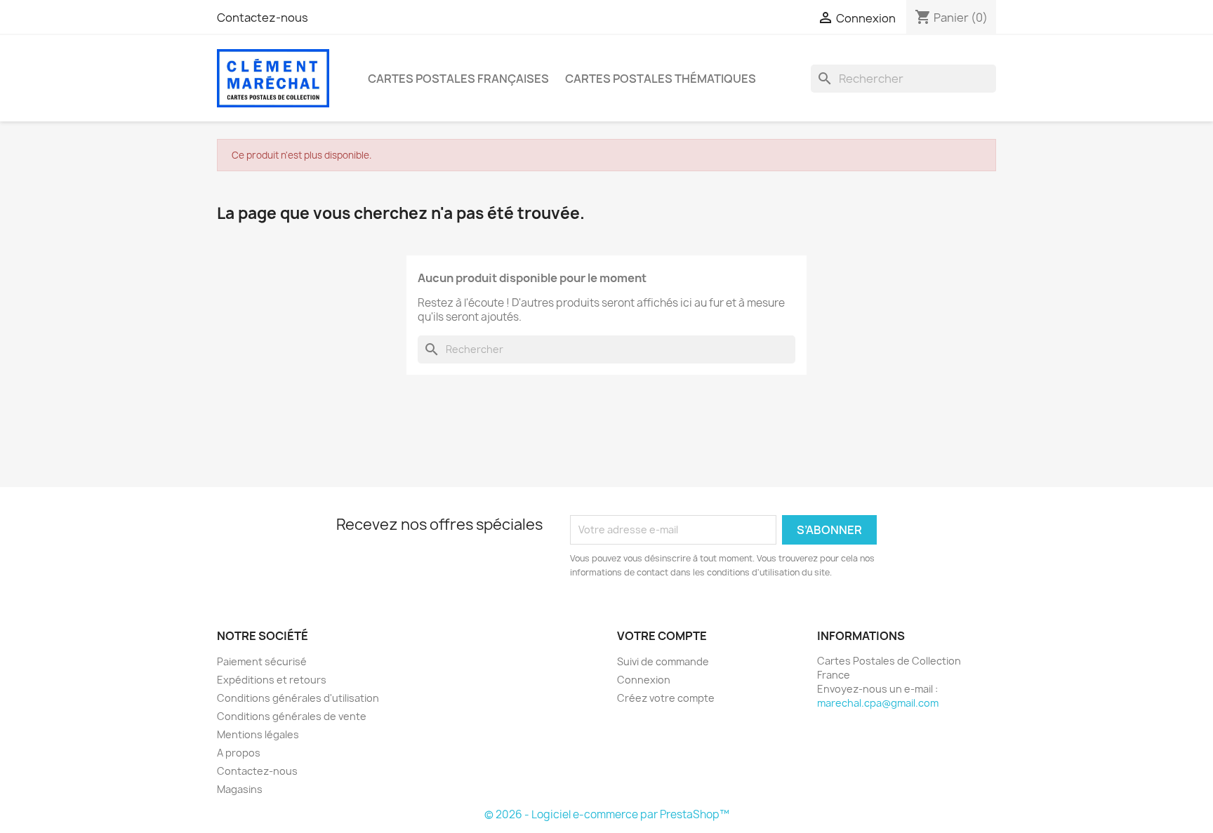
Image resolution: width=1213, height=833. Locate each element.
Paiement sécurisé (262, 661)
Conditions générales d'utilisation (298, 698)
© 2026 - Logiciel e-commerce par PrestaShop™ (606, 814)
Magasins (240, 789)
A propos (238, 752)
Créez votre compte (666, 698)
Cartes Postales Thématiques (660, 78)
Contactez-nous (262, 17)
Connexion (643, 679)
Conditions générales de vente (291, 716)
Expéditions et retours (271, 679)
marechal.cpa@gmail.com (878, 702)
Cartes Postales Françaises (458, 78)
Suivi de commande (663, 661)
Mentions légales (258, 734)
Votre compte (662, 636)
